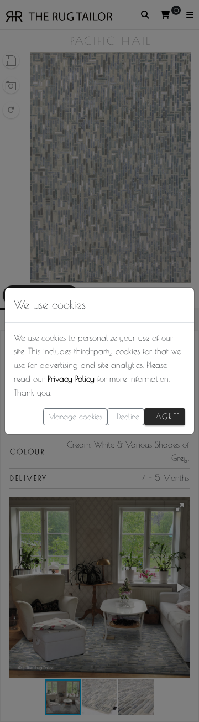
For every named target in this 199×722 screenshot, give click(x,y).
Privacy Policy (71, 378)
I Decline (125, 416)
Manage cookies (75, 416)
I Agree (164, 416)
